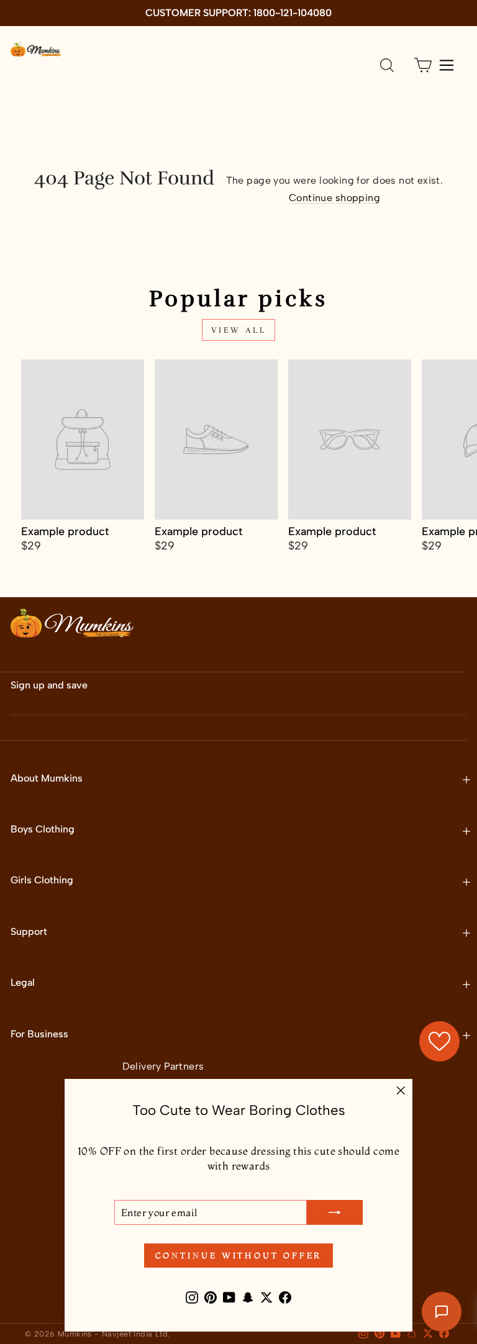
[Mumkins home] (36, 49)
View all (238, 330)
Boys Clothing (43, 829)
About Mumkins (47, 778)
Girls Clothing (42, 880)
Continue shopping (334, 198)
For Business (39, 1034)
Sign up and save (49, 685)
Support (29, 931)
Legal (23, 982)
